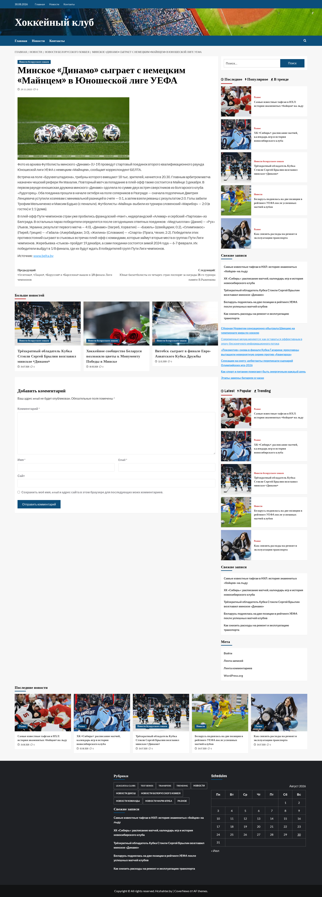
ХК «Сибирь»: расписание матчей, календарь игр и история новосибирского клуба (276, 137)
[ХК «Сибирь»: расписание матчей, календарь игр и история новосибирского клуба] (236, 134)
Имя (21, 459)
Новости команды (128, 801)
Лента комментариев (238, 668)
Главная (40, 4)
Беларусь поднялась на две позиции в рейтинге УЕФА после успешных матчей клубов (278, 203)
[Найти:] (252, 63)
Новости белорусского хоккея (34, 61)
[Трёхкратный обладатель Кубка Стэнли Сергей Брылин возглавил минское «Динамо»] (48, 324)
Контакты (69, 4)
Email (122, 459)
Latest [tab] (229, 390)
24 (218, 834)
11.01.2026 (162, 361)
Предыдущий (65, 275)
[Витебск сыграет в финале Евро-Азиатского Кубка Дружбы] (185, 324)
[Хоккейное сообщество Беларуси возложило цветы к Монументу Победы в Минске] (116, 324)
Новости (54, 4)
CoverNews (181, 891)
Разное (257, 97)
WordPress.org (233, 675)
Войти (228, 653)
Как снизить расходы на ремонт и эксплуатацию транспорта (275, 236)
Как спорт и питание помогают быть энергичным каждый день (263, 371)
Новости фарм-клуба (158, 801)
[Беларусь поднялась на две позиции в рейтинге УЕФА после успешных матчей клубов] (236, 200)
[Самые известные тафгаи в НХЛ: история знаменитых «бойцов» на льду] (236, 101)
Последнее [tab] (233, 79)
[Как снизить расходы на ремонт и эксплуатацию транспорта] (236, 233)
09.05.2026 (93, 366)
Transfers (165, 785)
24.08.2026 (25, 744)
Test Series (147, 785)
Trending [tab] (263, 390)
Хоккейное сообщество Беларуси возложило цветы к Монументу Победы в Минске (114, 356)
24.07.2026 (25, 366)
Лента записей (233, 660)
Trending (182, 785)
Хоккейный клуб (54, 22)
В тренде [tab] (281, 79)
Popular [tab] (245, 390)
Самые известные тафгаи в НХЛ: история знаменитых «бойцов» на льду (279, 104)
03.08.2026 (84, 748)
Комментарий (29, 408)
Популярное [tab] (257, 79)
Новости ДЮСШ (126, 793)
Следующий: (167, 275)
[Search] (305, 40)
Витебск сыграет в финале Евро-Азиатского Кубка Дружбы (183, 353)
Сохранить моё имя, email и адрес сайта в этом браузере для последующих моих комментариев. (92, 492)
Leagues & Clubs (125, 785)
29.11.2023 (26, 89)
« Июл (215, 850)
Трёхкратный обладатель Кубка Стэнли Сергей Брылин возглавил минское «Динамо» (47, 356)
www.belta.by (43, 256)
